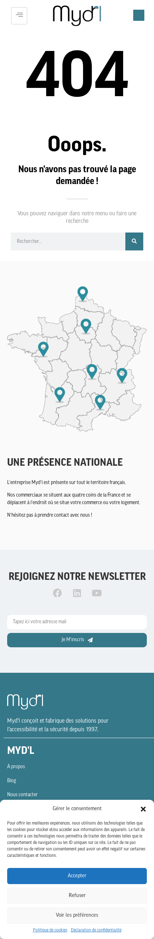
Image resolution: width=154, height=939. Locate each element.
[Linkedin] (77, 593)
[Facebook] (57, 593)
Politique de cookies (50, 930)
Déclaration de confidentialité (96, 930)
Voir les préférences (77, 915)
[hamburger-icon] (19, 15)
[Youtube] (97, 593)
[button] (143, 809)
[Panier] (138, 15)
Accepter (77, 876)
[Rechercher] (134, 241)
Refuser (77, 895)
